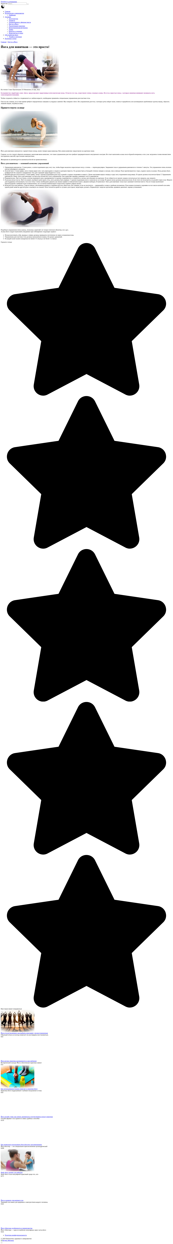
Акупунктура (13, 19)
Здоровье (8, 17)
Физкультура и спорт (16, 33)
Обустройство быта (11, 35)
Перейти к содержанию (9, 2)
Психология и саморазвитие (14, 13)
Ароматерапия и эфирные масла (20, 22)
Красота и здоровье (15, 31)
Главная (7, 11)
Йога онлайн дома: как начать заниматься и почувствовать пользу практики (27, 1117)
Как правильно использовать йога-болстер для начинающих (21, 1144)
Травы (11, 29)
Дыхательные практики (17, 26)
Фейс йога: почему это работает (12, 1172)
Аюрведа (12, 20)
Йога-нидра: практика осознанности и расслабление (19, 1061)
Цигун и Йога (13, 24)
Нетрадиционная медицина (18, 28)
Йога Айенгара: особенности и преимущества (16, 1228)
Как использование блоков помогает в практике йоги (19, 1089)
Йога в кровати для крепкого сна (12, 1200)
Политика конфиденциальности (16, 1235)
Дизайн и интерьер (15, 37)
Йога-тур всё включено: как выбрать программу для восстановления (24, 1033)
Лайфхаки (12, 15)
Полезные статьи (10, 38)
